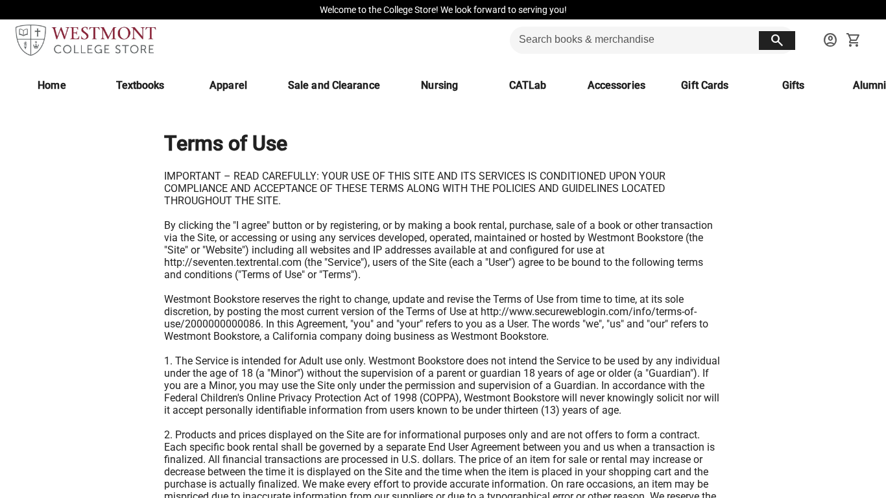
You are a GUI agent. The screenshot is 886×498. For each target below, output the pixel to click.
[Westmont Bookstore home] (86, 40)
